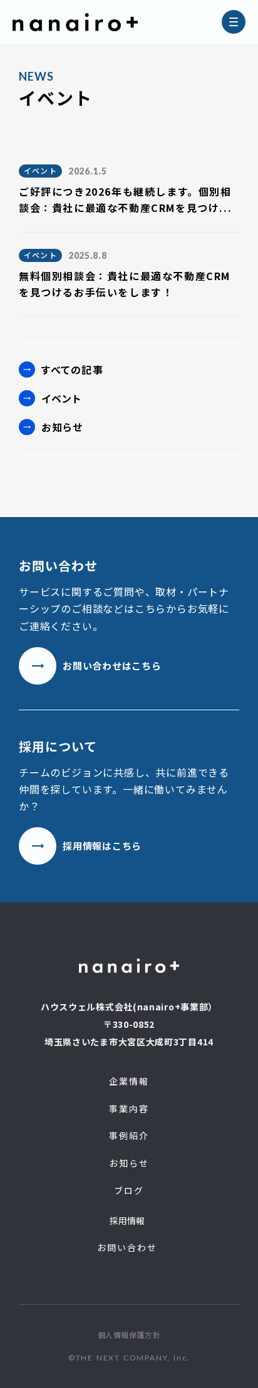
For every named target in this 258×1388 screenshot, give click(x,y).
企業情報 (129, 1081)
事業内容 (129, 1109)
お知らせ (62, 427)
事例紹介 (129, 1136)
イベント (61, 398)
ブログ (129, 1191)
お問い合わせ (127, 1248)
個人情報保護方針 (129, 1335)
